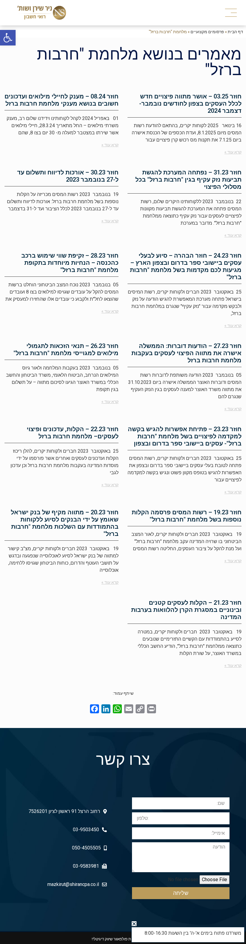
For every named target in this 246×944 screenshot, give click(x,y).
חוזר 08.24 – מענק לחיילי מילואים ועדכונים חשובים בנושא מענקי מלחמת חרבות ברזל (61, 100)
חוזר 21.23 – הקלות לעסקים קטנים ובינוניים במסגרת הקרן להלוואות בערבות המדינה (186, 610)
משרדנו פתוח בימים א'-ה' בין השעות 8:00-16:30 (193, 933)
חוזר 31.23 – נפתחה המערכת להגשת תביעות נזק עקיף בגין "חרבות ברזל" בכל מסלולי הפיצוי (188, 179)
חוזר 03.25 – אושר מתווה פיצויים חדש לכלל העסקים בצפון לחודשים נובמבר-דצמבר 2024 (190, 103)
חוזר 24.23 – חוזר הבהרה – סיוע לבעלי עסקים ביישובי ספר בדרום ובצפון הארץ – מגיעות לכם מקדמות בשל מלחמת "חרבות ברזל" (186, 266)
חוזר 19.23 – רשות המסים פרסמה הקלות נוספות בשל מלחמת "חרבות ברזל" (187, 516)
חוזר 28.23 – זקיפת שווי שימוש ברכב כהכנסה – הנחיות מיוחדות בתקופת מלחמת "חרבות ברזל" (69, 262)
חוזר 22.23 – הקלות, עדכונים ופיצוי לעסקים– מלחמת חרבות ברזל (72, 432)
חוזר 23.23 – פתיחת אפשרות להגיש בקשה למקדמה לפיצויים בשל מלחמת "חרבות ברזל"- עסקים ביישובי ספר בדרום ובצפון (185, 436)
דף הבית (235, 31)
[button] (232, 12)
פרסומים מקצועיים (207, 31)
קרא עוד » (233, 152)
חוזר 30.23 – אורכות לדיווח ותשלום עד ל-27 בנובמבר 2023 (67, 176)
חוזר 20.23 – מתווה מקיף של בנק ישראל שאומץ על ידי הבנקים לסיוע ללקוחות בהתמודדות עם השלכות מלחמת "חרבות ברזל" (64, 523)
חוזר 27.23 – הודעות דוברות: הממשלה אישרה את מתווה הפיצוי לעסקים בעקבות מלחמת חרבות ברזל (186, 353)
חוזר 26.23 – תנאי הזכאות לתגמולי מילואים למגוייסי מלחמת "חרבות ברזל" (66, 349)
